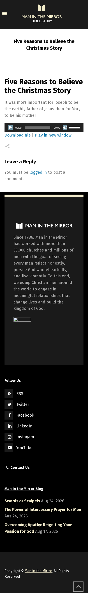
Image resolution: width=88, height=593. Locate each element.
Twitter (22, 404)
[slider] (75, 127)
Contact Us (20, 467)
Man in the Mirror (38, 571)
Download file (18, 135)
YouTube (24, 447)
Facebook (25, 415)
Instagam (25, 436)
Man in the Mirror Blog (24, 489)
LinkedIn (24, 426)
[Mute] (65, 127)
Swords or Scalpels (22, 501)
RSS (19, 393)
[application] (44, 127)
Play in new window (53, 135)
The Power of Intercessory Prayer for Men (43, 509)
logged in (38, 172)
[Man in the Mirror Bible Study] (42, 13)
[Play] (10, 127)
